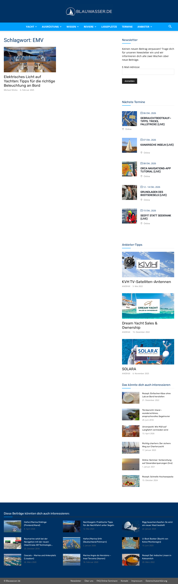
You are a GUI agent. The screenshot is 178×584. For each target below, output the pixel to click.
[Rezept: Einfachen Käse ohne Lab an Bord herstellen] (130, 398)
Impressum (136, 580)
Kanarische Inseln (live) (157, 144)
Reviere (89, 26)
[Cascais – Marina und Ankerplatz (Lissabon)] (12, 560)
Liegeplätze (109, 26)
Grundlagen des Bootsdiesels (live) (153, 193)
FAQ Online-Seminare (107, 580)
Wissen (71, 26)
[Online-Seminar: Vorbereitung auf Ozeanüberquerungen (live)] (130, 464)
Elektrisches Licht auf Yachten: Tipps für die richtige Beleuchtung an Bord (29, 81)
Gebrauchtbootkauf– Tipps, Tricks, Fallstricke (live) (155, 121)
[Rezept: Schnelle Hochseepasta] (130, 481)
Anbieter (143, 26)
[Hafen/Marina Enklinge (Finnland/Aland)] (12, 527)
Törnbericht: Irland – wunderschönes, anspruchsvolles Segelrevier (156, 413)
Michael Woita (11, 90)
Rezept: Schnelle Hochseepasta (157, 476)
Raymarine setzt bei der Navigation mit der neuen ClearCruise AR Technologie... (38, 542)
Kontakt (124, 580)
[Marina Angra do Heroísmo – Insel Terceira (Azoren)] (71, 560)
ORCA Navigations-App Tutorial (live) (155, 170)
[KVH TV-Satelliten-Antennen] (148, 264)
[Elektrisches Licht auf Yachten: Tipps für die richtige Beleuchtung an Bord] (30, 59)
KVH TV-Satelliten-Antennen (146, 282)
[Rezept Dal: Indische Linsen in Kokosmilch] (130, 560)
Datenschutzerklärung (156, 580)
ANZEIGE (126, 286)
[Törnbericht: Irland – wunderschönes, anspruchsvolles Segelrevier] (130, 414)
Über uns (88, 580)
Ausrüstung (50, 26)
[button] (170, 27)
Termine (127, 26)
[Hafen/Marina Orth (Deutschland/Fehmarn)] (71, 543)
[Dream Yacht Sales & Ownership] (148, 306)
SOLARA (129, 369)
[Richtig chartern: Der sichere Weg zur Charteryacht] (130, 448)
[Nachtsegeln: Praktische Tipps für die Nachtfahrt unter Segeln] (71, 527)
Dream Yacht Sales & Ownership (139, 325)
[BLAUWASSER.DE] (89, 11)
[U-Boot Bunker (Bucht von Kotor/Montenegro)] (130, 543)
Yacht (30, 26)
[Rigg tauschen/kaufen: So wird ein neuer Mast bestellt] (130, 527)
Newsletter (76, 580)
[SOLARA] (148, 351)
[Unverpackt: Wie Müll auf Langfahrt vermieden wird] (130, 431)
